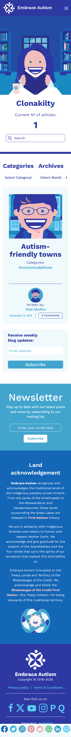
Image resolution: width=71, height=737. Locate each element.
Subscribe (35, 364)
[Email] (66, 730)
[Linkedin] (57, 730)
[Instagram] (22, 730)
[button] (64, 8)
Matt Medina (36, 309)
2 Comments (51, 315)
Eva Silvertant (46, 723)
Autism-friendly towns (35, 250)
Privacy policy (18, 687)
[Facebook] (4, 730)
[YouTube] (31, 708)
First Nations (38, 518)
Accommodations (35, 267)
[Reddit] (40, 730)
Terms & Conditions (48, 687)
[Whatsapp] (48, 730)
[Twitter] (13, 730)
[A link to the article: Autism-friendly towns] (35, 216)
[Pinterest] (31, 730)
